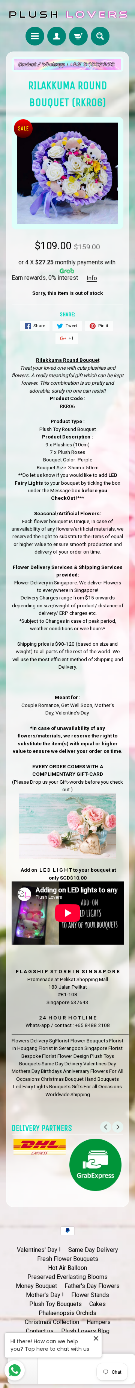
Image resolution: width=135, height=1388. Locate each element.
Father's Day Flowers (92, 1285)
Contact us (40, 1331)
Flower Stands (90, 1295)
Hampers (99, 1322)
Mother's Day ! (45, 1295)
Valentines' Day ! (39, 1249)
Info (92, 278)
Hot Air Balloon (67, 1267)
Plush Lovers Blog (85, 1331)
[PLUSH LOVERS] (67, 14)
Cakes (97, 1304)
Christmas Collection (52, 1322)
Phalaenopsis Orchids (67, 1313)
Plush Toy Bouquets (55, 1304)
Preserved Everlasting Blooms (67, 1276)
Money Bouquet (36, 1285)
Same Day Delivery (93, 1249)
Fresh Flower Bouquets (67, 1258)
